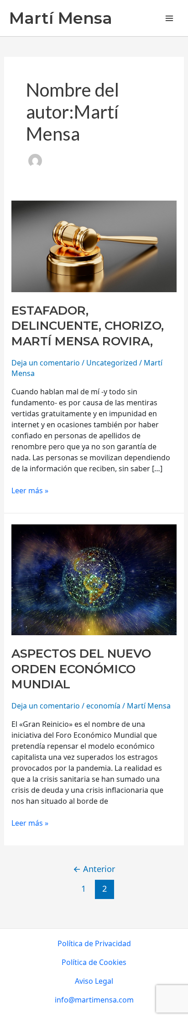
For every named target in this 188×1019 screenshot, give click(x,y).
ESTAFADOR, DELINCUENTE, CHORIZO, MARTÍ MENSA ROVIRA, (87, 326)
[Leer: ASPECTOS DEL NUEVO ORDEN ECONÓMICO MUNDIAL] (94, 579)
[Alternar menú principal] (169, 17)
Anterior (94, 868)
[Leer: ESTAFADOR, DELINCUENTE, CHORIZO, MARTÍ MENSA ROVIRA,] (94, 245)
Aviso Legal (94, 981)
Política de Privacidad (94, 943)
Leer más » (29, 490)
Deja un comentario (45, 363)
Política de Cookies (94, 962)
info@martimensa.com (94, 1000)
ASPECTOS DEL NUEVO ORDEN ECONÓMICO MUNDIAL (81, 669)
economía (103, 706)
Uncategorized (111, 363)
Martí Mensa (60, 18)
